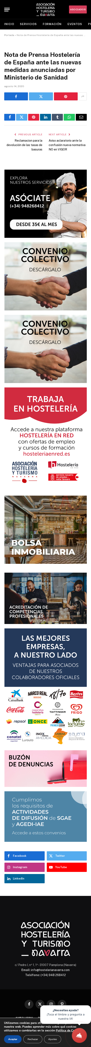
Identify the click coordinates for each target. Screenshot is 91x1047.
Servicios (28, 24)
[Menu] (7, 9)
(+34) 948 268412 (53, 975)
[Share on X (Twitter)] (41, 96)
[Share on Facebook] (16, 96)
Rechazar (33, 1039)
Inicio (9, 24)
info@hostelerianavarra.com (50, 970)
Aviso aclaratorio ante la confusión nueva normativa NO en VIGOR (67, 145)
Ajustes (52, 1039)
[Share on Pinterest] (66, 96)
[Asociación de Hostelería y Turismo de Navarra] (45, 9)
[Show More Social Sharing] (83, 96)
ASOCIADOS (78, 9)
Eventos (75, 24)
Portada (9, 35)
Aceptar (12, 1039)
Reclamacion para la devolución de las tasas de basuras (24, 145)
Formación (52, 24)
